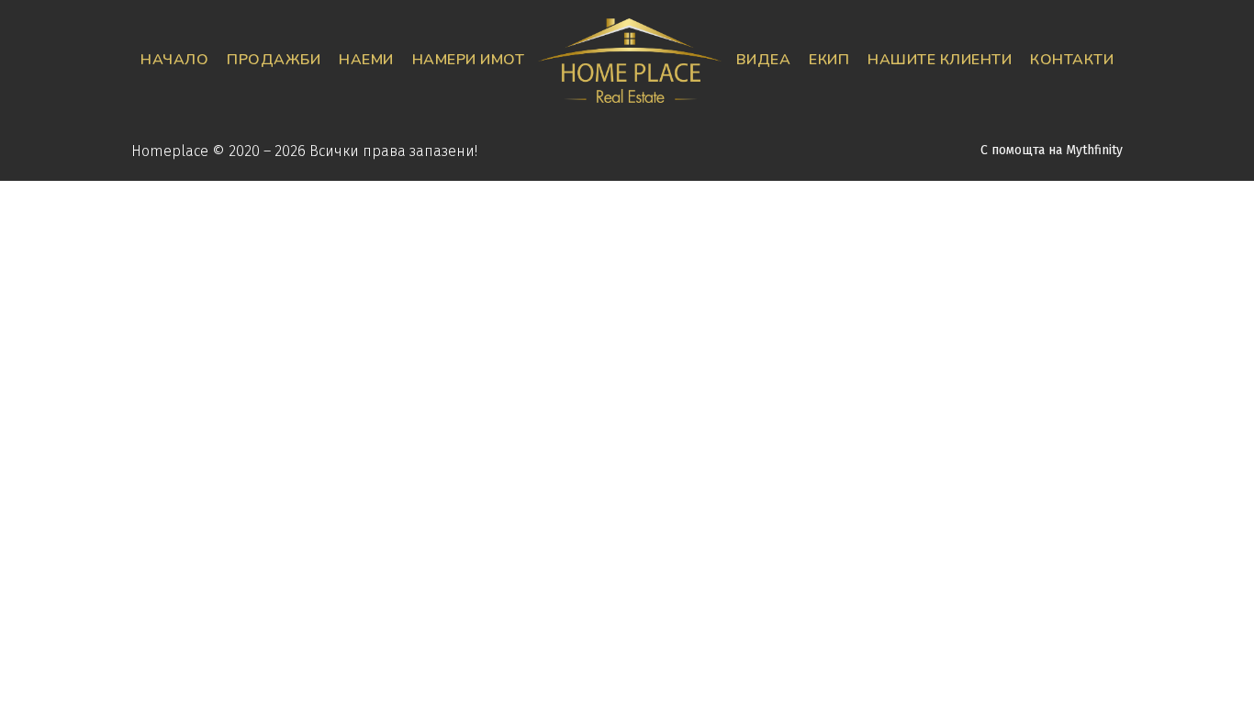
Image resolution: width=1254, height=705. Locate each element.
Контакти (1072, 60)
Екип (829, 60)
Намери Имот (468, 60)
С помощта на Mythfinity (1051, 150)
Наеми (366, 60)
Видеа (763, 60)
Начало (174, 60)
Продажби (273, 60)
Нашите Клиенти (940, 60)
